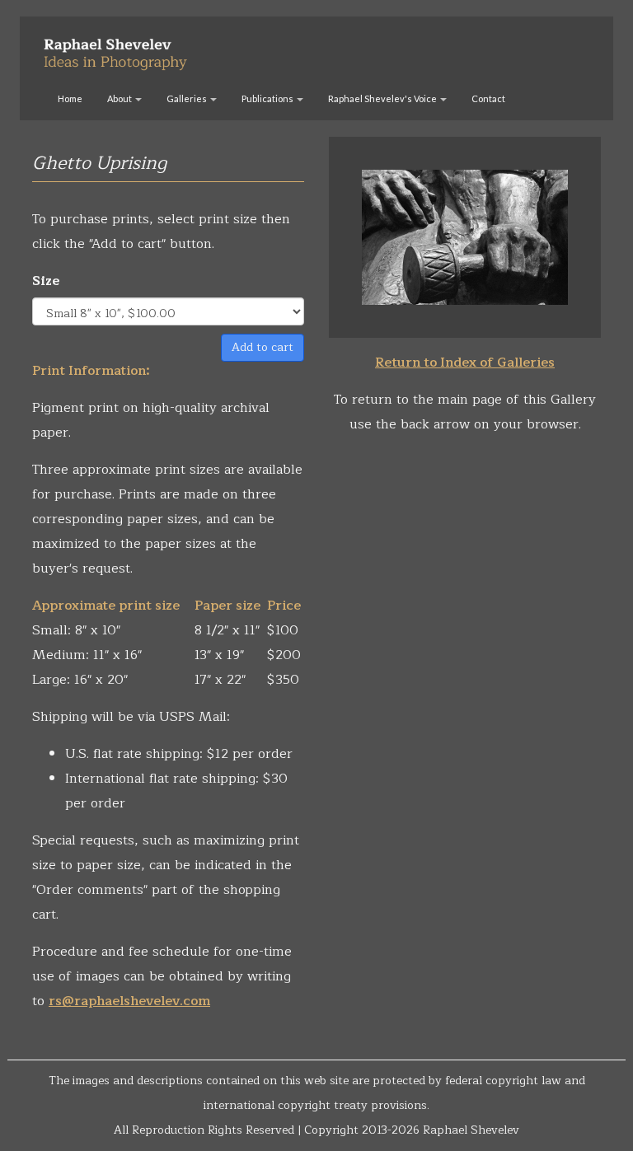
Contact (488, 98)
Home (70, 98)
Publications (268, 98)
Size (46, 281)
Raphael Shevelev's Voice (383, 98)
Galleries (187, 98)
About (120, 98)
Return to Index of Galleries (465, 362)
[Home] (121, 47)
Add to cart (262, 347)
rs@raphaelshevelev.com (129, 1001)
